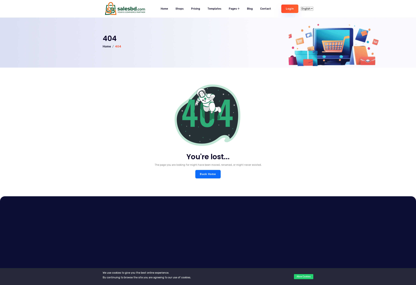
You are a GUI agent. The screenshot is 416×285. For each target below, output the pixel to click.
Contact (265, 8)
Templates (214, 8)
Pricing (195, 8)
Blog (250, 8)
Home (164, 8)
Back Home (208, 174)
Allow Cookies (304, 276)
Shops (180, 8)
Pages (233, 8)
